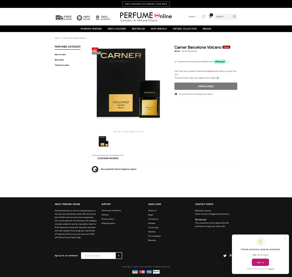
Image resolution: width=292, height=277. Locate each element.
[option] (128, 82)
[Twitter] (224, 255)
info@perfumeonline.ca (219, 214)
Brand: (177, 51)
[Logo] (146, 16)
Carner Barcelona (189, 51)
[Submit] (119, 256)
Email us (211, 71)
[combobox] (222, 16)
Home (57, 38)
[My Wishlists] (202, 16)
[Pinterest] (230, 255)
